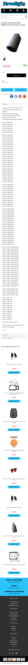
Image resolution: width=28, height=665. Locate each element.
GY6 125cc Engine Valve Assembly (14, 364)
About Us (14, 637)
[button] (7, 94)
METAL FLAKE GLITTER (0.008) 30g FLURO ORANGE (14, 451)
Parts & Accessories (14, 612)
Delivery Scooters (13, 619)
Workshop (14, 617)
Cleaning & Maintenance (14, 615)
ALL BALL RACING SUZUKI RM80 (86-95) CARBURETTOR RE (14, 393)
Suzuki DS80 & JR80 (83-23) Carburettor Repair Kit (14, 565)
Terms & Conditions (14, 642)
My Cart (13, 630)
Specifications (5, 334)
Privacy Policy (13, 644)
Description (4, 104)
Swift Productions (18, 663)
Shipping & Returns (14, 640)
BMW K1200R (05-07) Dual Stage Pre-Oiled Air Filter (14, 479)
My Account (13, 626)
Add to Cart (16, 75)
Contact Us (13, 639)
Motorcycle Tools (13, 614)
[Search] (26, 16)
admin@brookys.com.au (14, 605)
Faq (13, 646)
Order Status (13, 628)
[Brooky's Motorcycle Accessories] (14, 4)
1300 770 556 (21, 90)
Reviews (4, 337)
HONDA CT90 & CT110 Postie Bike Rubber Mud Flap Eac (14, 422)
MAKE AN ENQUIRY (7, 90)
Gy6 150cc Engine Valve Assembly (14, 507)
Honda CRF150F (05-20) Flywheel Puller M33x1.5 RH (14, 536)
